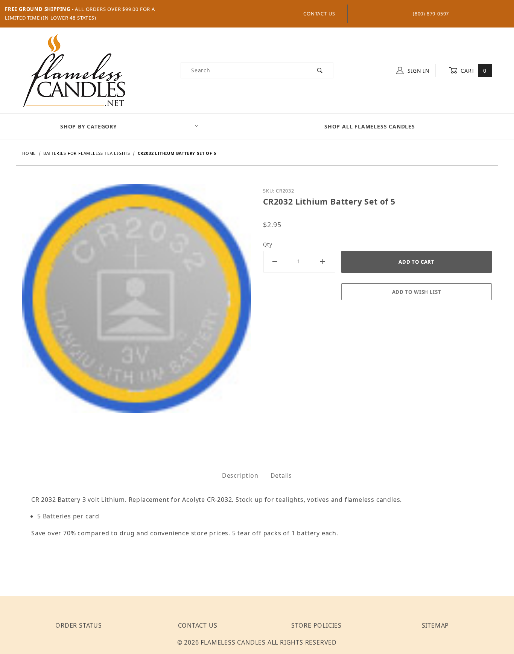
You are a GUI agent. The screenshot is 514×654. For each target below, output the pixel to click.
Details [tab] (281, 475)
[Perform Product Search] (320, 70)
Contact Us (319, 13)
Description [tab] (240, 475)
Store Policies (316, 625)
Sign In (418, 70)
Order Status (78, 625)
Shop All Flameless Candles (369, 126)
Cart (473, 70)
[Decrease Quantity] (275, 261)
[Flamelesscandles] (74, 69)
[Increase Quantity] (323, 261)
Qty (267, 244)
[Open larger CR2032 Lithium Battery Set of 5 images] (136, 303)
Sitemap (435, 625)
